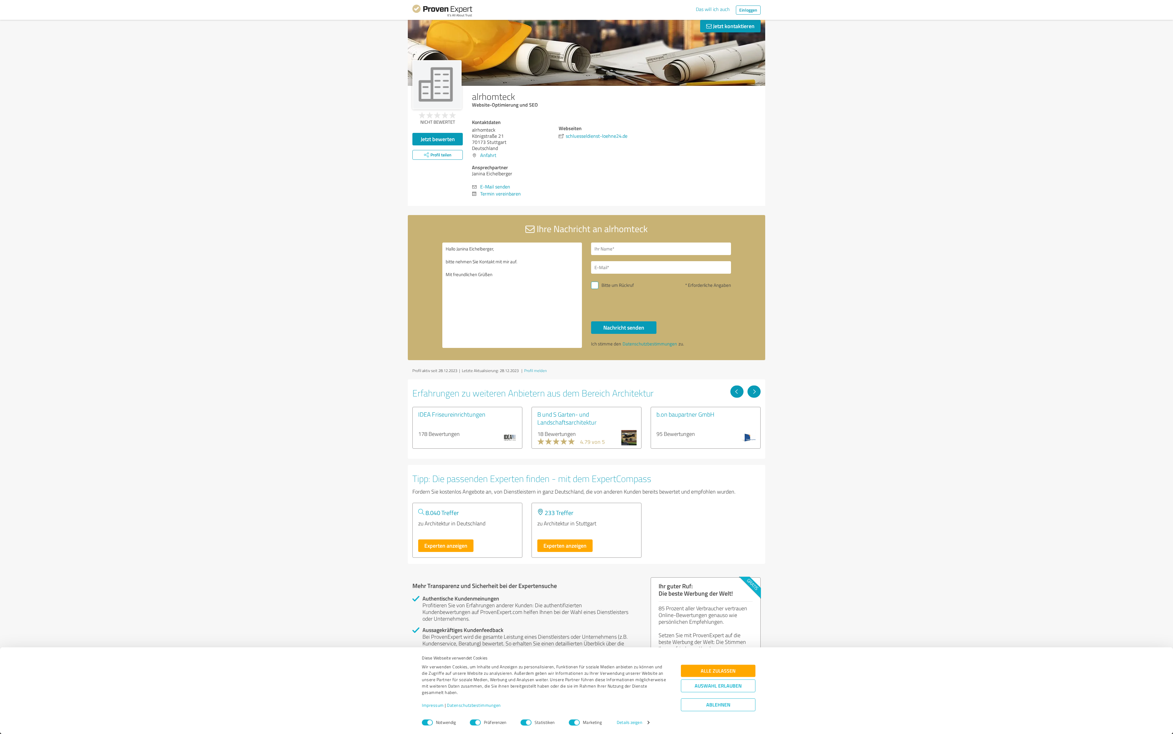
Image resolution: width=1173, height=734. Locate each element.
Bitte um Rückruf (617, 285)
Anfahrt (488, 155)
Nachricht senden (623, 327)
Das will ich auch (713, 9)
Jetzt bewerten (438, 139)
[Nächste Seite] (754, 391)
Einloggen (748, 10)
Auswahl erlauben (718, 685)
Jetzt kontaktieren (733, 26)
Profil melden (535, 370)
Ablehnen (718, 704)
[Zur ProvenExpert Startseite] (442, 12)
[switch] (475, 722)
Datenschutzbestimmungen (474, 705)
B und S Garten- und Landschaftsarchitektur (567, 418)
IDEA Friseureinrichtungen (451, 414)
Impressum (433, 705)
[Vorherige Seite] (737, 391)
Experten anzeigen (445, 546)
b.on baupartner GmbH (685, 414)
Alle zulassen (718, 670)
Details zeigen (629, 722)
